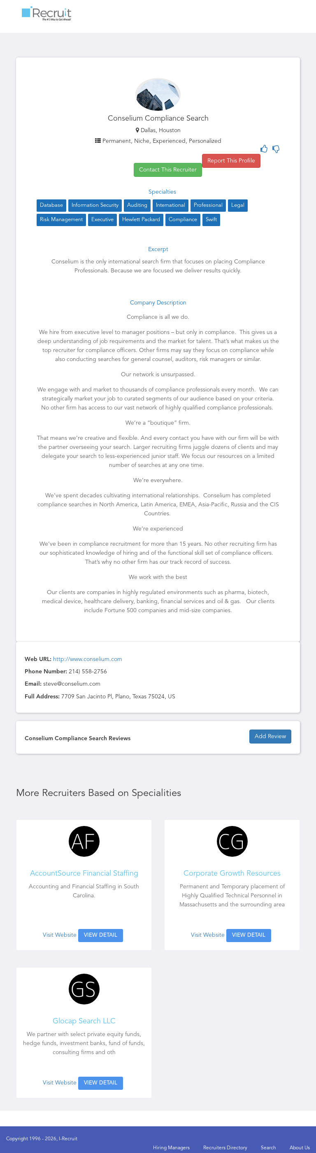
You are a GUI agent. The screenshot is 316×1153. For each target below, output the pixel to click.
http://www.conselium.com (87, 659)
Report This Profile (231, 161)
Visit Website (60, 935)
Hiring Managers (171, 1148)
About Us (300, 1148)
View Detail (100, 935)
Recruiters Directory (225, 1148)
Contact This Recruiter (168, 170)
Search (268, 1148)
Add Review (270, 736)
